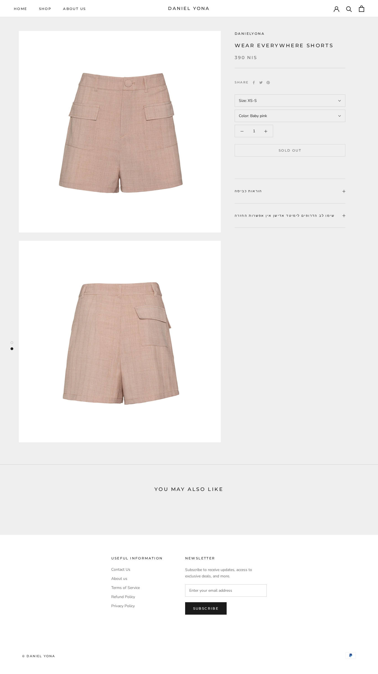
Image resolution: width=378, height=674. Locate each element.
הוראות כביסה (248, 191)
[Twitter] (261, 82)
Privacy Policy (123, 606)
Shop (45, 9)
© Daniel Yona (38, 656)
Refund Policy (123, 596)
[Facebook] (253, 82)
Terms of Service (125, 587)
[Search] (349, 9)
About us (74, 9)
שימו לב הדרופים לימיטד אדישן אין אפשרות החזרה (285, 215)
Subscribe (206, 608)
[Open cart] (361, 9)
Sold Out (290, 151)
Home (20, 9)
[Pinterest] (268, 82)
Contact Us (120, 569)
